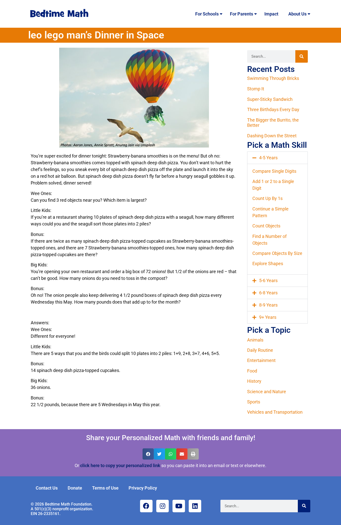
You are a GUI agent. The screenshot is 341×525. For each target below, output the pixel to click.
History (254, 381)
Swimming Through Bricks (273, 78)
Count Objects (266, 225)
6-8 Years (268, 292)
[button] (277, 158)
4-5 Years (268, 157)
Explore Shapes (267, 263)
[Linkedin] (195, 506)
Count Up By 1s (267, 198)
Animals (255, 340)
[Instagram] (162, 506)
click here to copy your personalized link (120, 465)
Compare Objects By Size (277, 253)
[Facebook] (146, 506)
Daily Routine (260, 350)
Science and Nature (266, 391)
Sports (253, 401)
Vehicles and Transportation (275, 412)
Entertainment (261, 360)
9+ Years (267, 317)
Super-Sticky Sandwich (270, 99)
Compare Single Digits (274, 171)
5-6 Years (268, 280)
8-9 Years (268, 305)
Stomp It (255, 88)
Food (252, 370)
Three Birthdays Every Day (273, 109)
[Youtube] (178, 506)
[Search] (301, 56)
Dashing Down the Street (272, 135)
